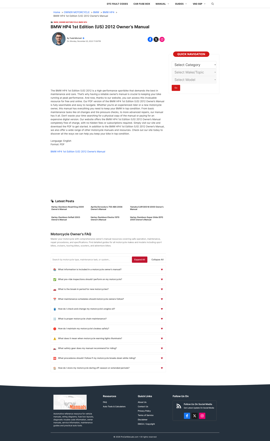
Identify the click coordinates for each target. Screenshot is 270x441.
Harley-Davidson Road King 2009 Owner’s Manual (67, 208)
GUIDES (179, 3)
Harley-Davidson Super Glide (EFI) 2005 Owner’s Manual (146, 218)
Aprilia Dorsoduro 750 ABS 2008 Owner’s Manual (106, 208)
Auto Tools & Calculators (114, 406)
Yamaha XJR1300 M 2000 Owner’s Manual (147, 208)
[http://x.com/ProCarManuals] (195, 416)
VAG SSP (197, 3)
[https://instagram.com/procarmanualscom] (202, 416)
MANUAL (161, 3)
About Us (142, 402)
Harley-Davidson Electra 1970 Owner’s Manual (105, 218)
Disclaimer (142, 419)
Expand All (139, 259)
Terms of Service (145, 415)
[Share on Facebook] (150, 39)
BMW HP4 (83, 22)
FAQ (105, 402)
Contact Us (143, 406)
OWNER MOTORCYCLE (68, 22)
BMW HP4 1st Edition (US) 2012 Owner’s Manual (78, 151)
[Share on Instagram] (162, 39)
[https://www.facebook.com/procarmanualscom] (187, 416)
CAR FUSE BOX (141, 3)
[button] (213, 4)
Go (176, 87)
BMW (56, 22)
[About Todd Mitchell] (59, 39)
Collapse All (157, 259)
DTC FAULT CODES (117, 3)
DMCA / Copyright (146, 424)
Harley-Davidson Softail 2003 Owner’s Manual (65, 218)
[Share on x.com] (156, 39)
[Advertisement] (108, 69)
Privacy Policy (144, 411)
